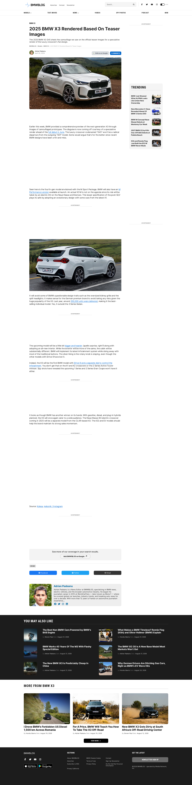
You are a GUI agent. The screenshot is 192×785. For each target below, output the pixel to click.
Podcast (145, 13)
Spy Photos (121, 13)
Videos (97, 13)
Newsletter (71, 5)
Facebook (44, 573)
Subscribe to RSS (73, 764)
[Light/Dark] (162, 4)
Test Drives (52, 13)
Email (108, 573)
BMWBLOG (32, 46)
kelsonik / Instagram (53, 506)
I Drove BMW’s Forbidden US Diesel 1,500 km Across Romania (45, 728)
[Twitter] (147, 4)
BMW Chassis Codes (93, 758)
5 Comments (115, 53)
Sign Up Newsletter (112, 761)
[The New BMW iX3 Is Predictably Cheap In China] (30, 663)
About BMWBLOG (73, 758)
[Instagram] (157, 4)
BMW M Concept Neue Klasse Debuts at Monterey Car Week (140, 122)
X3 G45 (32, 566)
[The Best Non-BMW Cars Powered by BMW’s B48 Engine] (30, 630)
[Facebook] (142, 4)
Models (27, 13)
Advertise (53, 5)
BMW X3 (32, 23)
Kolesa (40, 506)
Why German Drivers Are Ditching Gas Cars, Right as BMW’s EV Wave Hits (141, 664)
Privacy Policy (91, 764)
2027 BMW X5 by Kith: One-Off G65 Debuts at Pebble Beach (140, 132)
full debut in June (56, 132)
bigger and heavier (73, 346)
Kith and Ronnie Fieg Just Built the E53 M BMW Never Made (139, 143)
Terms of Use (91, 761)
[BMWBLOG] (42, 753)
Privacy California (73, 768)
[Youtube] (152, 4)
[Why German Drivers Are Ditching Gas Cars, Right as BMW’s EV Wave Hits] (105, 663)
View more (95, 741)
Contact (62, 5)
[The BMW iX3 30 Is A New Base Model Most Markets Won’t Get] (105, 646)
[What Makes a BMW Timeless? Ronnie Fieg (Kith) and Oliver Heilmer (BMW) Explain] (105, 630)
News (75, 13)
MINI (166, 13)
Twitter (76, 573)
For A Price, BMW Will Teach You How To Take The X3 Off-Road (96, 728)
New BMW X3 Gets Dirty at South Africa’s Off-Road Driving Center (142, 728)
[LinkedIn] (66, 604)
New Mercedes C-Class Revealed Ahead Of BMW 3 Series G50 (140, 111)
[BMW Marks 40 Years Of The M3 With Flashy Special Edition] (30, 646)
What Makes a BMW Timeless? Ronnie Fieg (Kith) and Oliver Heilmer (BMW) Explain (141, 631)
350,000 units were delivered (84, 301)
